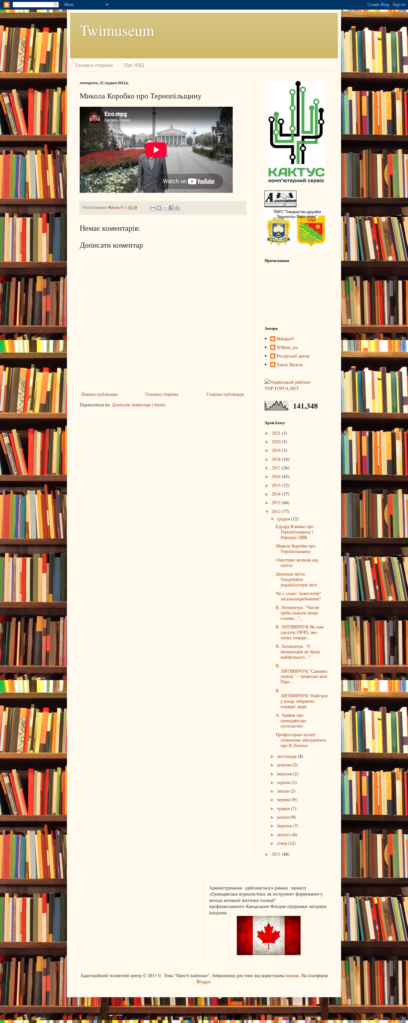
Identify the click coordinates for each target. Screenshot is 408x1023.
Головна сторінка (94, 65)
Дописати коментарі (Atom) (138, 405)
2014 (277, 494)
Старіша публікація (225, 394)
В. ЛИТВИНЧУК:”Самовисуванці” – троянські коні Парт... (302, 674)
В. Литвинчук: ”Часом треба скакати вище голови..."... (297, 612)
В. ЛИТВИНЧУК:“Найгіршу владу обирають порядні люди (302, 698)
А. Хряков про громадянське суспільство (291, 720)
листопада (287, 756)
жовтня (284, 765)
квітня (283, 817)
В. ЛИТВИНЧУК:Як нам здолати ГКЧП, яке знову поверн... (300, 632)
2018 (277, 459)
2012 (277, 511)
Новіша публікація (99, 394)
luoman (292, 975)
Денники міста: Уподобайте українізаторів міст (296, 579)
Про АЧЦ (134, 65)
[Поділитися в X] (165, 208)
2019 (277, 450)
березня (285, 826)
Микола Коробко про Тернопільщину (296, 548)
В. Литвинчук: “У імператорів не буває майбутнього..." (298, 651)
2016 (277, 476)
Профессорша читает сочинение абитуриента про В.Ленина (301, 739)
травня (284, 808)
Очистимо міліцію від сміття (297, 562)
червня (284, 799)
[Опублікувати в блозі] (159, 208)
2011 (277, 854)
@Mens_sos (287, 347)
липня (283, 791)
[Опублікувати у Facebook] (171, 208)
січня (282, 843)
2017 (277, 468)
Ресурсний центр (293, 356)
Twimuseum (117, 30)
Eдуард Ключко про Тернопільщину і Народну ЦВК (294, 531)
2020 (277, 442)
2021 (277, 433)
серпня (284, 782)
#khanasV (285, 339)
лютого (284, 834)
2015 (277, 485)
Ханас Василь (290, 364)
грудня (284, 519)
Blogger (203, 981)
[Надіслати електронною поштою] (153, 208)
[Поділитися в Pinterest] (177, 208)
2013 (277, 502)
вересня (285, 774)
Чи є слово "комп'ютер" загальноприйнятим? (298, 596)
